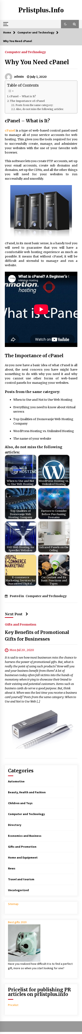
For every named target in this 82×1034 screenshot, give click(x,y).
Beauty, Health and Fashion (27, 792)
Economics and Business (24, 836)
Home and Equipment (23, 857)
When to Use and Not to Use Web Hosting (43, 400)
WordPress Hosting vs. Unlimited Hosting (43, 431)
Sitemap (13, 904)
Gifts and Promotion (20, 624)
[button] (65, 24)
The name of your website (32, 438)
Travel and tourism (21, 879)
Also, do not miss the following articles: (39, 109)
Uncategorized (18, 890)
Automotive (16, 781)
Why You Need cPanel (37, 62)
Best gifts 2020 (17, 922)
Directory (14, 825)
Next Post (13, 614)
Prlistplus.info (41, 10)
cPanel (10, 130)
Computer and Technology (25, 52)
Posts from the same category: (34, 105)
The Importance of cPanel (27, 100)
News (11, 868)
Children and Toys (20, 803)
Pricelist (13, 1005)
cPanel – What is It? (22, 96)
